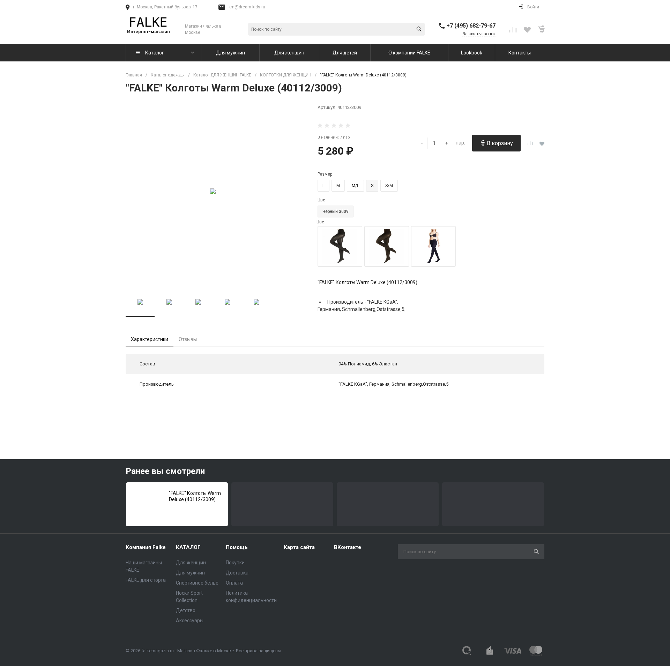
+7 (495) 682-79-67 (471, 25)
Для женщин (191, 562)
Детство (185, 610)
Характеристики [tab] (149, 339)
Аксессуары (189, 620)
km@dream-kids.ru (247, 7)
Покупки (235, 562)
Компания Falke (146, 547)
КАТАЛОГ (188, 547)
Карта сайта (299, 547)
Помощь (237, 547)
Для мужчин (190, 573)
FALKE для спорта (146, 580)
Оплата (234, 583)
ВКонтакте (347, 547)
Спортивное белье (197, 583)
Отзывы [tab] (188, 339)
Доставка (237, 573)
